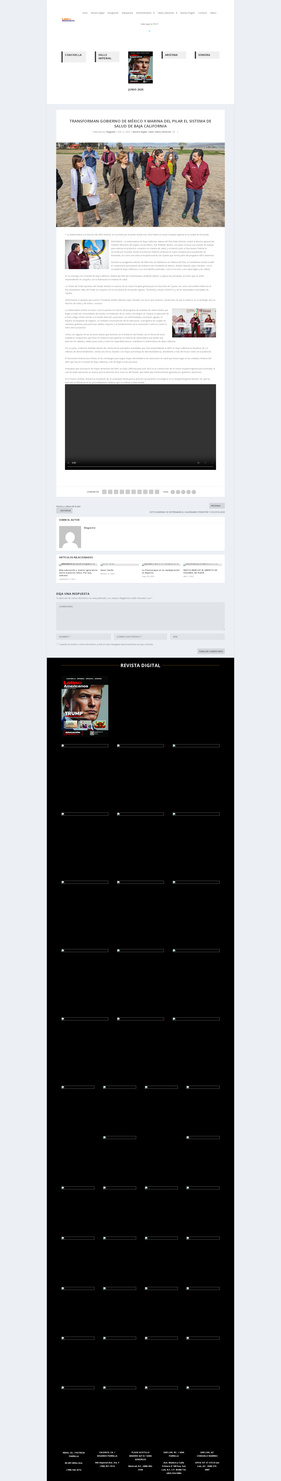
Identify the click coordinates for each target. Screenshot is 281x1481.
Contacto (202, 12)
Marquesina (127, 12)
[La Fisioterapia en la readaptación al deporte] (161, 565)
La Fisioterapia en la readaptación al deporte (161, 571)
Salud (151, 131)
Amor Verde (107, 570)
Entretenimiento (143, 12)
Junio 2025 (136, 89)
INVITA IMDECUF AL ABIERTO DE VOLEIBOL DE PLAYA (200, 571)
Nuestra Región (187, 12)
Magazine (110, 131)
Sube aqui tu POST (149, 24)
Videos (213, 12)
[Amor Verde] (120, 565)
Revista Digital (97, 12)
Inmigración (113, 12)
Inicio (85, 12)
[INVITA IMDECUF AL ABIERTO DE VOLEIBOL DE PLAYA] (202, 565)
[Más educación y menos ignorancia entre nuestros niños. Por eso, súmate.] (78, 565)
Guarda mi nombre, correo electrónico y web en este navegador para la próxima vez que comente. (106, 644)
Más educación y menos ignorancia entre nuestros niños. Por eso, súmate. (78, 573)
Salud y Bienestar (166, 12)
